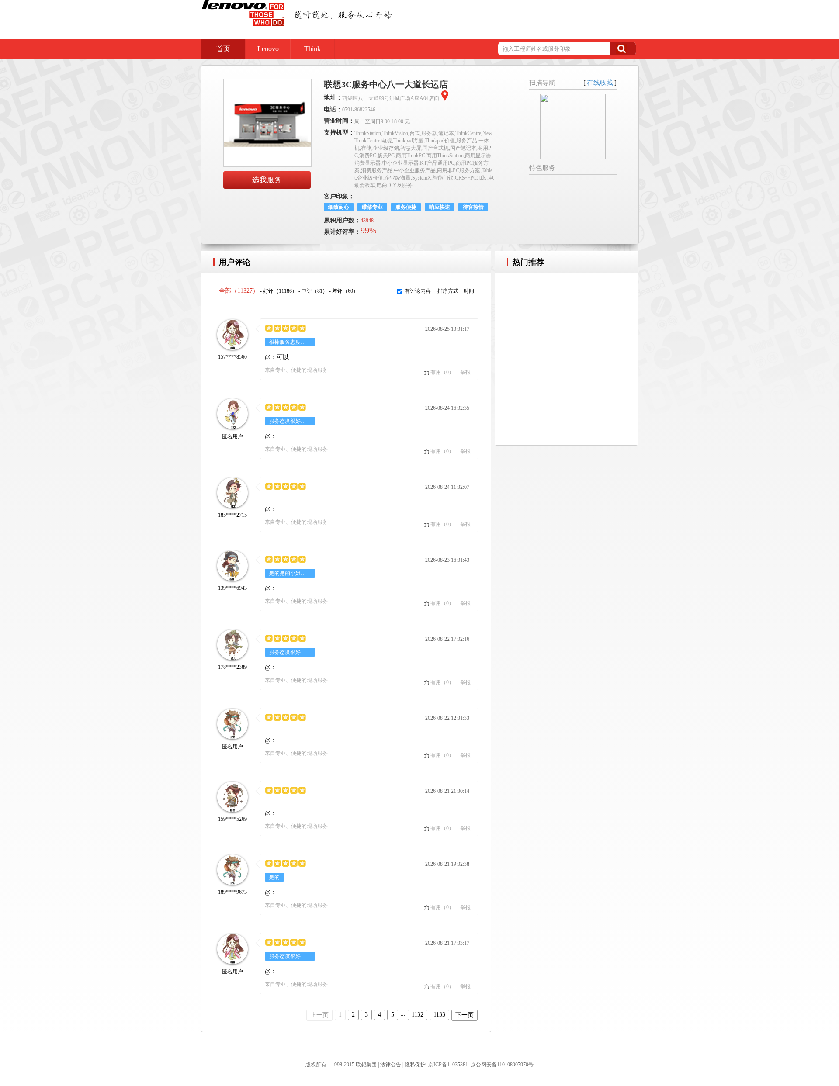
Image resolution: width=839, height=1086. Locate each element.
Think (312, 48)
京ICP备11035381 (448, 1065)
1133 (439, 1014)
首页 (223, 48)
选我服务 (267, 179)
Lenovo (268, 48)
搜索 (623, 48)
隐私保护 (415, 1065)
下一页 (464, 1015)
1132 (417, 1014)
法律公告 (390, 1065)
